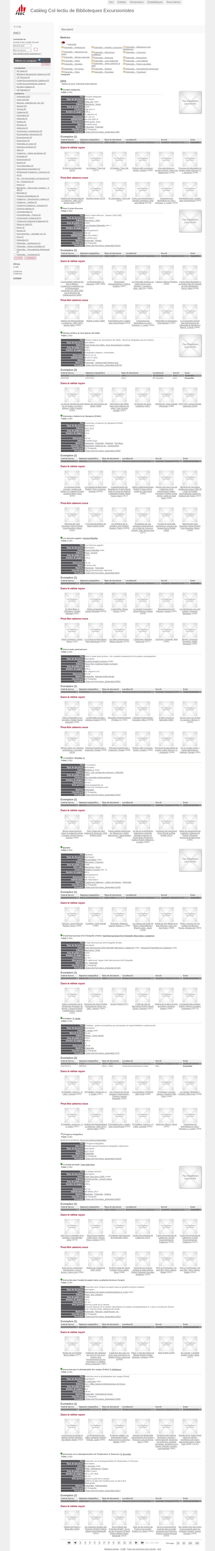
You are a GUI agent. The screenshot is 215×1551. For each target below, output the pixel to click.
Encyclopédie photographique (98, 777)
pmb (159, 1549)
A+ (20, 26)
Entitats (122, 2)
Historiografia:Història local (106, 363)
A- (15, 26)
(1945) (95, 525)
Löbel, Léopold (69, 1094)
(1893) (72, 288)
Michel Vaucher (116, 641)
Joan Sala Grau (88, 1165)
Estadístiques (155, 2)
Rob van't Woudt (144, 202)
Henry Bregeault (93, 641)
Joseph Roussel (170, 1533)
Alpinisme (89, 443)
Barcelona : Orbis (92, 220)
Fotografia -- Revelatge (104, 72)
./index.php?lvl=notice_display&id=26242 (103, 246)
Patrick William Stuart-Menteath (96, 1530)
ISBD (70, 92)
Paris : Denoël (91, 553)
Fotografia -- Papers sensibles (138, 64)
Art (86, 963)
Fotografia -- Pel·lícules (74, 69)
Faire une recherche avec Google (141, 1549)
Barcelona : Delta (92, 950)
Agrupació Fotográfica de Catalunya (156, 948)
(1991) (119, 1236)
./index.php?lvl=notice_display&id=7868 (102, 132)
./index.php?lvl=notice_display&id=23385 (103, 1399)
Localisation (19, 68)
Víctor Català (193, 1355)
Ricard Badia (90, 860)
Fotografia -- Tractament (136, 72)
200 (197, 1543)
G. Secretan (125, 1454)
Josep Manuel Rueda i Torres (73, 924)
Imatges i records (92, 870)
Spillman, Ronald (187, 752)
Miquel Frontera (170, 282)
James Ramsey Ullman (143, 611)
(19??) (119, 1004)
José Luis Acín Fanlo (168, 927)
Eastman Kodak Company (96, 661)
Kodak (96, 720)
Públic (64, 92)
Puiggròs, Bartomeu (190, 612)
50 (184, 1543)
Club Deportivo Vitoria (72, 528)
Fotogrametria (101, 1486)
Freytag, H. (116, 720)
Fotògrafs (99, 127)
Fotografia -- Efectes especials (77, 57)
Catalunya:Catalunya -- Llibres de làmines (103, 882)
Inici (111, 2)
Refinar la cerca (68, 84)
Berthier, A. (80, 758)
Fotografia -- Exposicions (136, 58)
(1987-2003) (95, 1269)
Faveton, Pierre (115, 528)
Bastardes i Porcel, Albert (190, 287)
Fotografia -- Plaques (103, 69)
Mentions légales (111, 1549)
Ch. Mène (143, 1531)
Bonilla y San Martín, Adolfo (72, 1438)
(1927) (143, 1236)
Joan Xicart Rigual (187, 201)
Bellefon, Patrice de (144, 640)
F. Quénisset (115, 1369)
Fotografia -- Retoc (72, 72)
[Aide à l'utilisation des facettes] (39, 60)
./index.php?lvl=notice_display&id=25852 (103, 681)
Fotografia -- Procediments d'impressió (142, 69)
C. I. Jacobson (191, 171)
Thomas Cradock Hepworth (119, 1097)
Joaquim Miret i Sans (73, 494)
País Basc (119, 443)
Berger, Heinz (171, 1124)
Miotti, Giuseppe (190, 642)
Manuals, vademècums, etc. (107, 1312)
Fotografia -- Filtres (72, 61)
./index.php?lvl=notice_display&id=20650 (103, 451)
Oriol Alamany (163, 323)
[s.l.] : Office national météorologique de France (105, 1384)
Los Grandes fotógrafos (95, 225)
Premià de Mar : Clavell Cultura (98, 1179)
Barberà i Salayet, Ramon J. (118, 924)
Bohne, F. (196, 720)
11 (125, 1543)
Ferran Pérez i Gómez (95, 1239)
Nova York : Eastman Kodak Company (101, 664)
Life (86, 109)
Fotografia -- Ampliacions (74, 47)
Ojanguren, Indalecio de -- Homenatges (102, 446)
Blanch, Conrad (187, 327)
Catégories (19, 94)
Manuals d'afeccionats (104, 676)
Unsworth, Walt (171, 639)
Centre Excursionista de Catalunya (167, 1240)
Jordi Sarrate (100, 923)
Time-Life (89, 102)
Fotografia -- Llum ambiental (106, 61)
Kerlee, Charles (140, 170)
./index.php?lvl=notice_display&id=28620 (103, 1199)
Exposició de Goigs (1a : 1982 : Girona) (96, 1007)
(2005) (190, 405)
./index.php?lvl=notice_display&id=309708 (103, 365)
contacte (17, 278)
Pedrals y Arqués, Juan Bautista (168, 1447)
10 (119, 1543)
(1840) (72, 1528)
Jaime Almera (125, 835)
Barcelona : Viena (92, 867)
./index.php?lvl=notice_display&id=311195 (103, 1159)
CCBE (123, 1549)
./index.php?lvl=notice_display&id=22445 (103, 887)
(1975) (72, 169)
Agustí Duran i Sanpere (143, 1007)
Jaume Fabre (69, 203)
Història (107, 1194)
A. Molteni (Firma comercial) (95, 1363)
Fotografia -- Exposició (103, 58)
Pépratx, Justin (92, 1440)
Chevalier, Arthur (139, 720)
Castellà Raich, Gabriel (72, 1011)
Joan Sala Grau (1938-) (95, 1177)
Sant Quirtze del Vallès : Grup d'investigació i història (107, 345)
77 (86, 129)
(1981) (166, 527)
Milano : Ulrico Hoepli (94, 1036)
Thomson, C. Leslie (163, 203)
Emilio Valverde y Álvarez (142, 1356)
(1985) (166, 719)
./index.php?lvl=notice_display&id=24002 (103, 795)
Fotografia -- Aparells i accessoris (108, 47)
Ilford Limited (69, 1355)
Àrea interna (173, 2)
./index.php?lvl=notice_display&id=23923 (103, 1317)
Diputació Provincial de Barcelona (190, 836)
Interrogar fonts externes (86, 84)
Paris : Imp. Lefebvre (94, 1295)
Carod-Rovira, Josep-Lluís (71, 1271)
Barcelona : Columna (94, 862)
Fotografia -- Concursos (136, 52)
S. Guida (76, 1019)
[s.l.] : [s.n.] (89, 428)
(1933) (95, 833)
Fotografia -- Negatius (73, 64)
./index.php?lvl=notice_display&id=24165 (103, 968)
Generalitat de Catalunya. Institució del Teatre (190, 495)
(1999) (95, 405)
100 (190, 1543)
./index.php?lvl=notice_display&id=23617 (103, 1491)
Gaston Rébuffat (90, 538)
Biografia (89, 1194)
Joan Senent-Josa (146, 530)
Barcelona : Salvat (93, 104)
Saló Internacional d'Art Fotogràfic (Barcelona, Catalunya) (128, 936)
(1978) (72, 750)
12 (130, 1543)
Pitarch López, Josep (143, 928)
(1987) (142, 405)
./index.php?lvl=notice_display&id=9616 (102, 573)
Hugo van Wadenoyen (168, 171)
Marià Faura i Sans (120, 495)
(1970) (166, 833)
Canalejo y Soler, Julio (142, 287)
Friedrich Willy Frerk (186, 1094)
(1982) (95, 321)
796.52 (88, 570)
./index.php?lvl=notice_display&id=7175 (102, 1053)
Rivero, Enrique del (187, 928)
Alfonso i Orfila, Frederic (72, 408)
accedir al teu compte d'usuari (26, 42)
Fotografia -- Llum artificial (137, 61)
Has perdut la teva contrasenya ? (27, 54)
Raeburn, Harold (163, 611)
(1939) (166, 1353)
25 (178, 1543)
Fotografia (72, 44)
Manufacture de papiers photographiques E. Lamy (106, 1292)
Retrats (98, 241)
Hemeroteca (137, 2)
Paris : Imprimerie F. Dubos (96, 1469)
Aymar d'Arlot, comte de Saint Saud (143, 490)
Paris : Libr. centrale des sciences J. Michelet (104, 772)
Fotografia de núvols (104, 1394)
